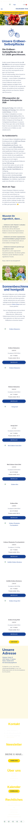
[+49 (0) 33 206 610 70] (4, 730)
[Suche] (7, 9)
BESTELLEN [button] (14, 362)
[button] (1, 9)
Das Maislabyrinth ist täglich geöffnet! (13, 12)
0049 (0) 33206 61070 (8, 1)
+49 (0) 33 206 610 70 (12, 730)
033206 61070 (10, 660)
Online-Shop (15, 304)
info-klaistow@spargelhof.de (9, 662)
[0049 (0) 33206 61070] (1, 1)
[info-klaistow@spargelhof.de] (4, 733)
